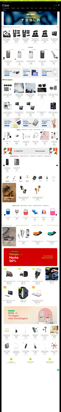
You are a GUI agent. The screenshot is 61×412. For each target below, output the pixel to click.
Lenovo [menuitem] (50, 8)
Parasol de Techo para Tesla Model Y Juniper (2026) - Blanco (19, 95)
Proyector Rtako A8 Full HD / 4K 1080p (6, 351)
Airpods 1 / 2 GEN (15, 205)
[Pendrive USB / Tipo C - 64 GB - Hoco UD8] (23, 233)
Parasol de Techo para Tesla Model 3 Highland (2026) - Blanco (30, 95)
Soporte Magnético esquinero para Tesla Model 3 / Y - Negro (8, 113)
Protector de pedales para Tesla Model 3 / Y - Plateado (53, 95)
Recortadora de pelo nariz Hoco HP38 (25, 351)
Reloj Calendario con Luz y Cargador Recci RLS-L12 (9, 301)
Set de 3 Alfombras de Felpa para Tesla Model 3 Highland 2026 (35, 39)
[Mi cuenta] (56, 5)
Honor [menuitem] (36, 8)
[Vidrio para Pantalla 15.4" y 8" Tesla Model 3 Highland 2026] (30, 106)
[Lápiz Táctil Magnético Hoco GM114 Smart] (42, 106)
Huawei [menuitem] (27, 8)
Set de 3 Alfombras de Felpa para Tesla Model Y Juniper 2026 (45, 39)
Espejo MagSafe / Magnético (35, 335)
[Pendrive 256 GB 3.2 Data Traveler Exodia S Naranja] (37, 233)
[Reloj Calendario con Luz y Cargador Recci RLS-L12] (9, 292)
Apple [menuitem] (18, 8)
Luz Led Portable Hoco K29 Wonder (16, 335)
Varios (43, 129)
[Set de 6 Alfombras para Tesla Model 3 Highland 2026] (26, 34)
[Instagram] (56, 2)
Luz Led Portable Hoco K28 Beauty (35, 351)
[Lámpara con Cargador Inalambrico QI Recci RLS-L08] (16, 346)
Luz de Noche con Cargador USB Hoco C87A (37, 282)
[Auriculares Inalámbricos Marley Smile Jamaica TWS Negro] (23, 189)
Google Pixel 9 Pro (47, 156)
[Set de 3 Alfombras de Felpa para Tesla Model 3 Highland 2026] (35, 34)
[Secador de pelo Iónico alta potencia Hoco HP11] (45, 330)
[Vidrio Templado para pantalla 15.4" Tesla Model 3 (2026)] (54, 34)
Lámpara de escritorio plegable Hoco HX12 (45, 351)
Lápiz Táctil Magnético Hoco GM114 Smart (42, 112)
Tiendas (10, 2)
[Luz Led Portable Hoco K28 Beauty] (35, 346)
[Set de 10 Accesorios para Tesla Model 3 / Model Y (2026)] (7, 34)
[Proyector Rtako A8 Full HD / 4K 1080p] (7, 346)
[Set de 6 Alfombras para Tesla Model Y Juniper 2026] (16, 34)
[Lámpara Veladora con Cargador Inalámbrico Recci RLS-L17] (37, 292)
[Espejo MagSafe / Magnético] (35, 330)
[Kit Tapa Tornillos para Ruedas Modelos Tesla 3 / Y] (8, 88)
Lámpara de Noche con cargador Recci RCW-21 (6, 335)
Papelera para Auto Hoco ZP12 (52, 281)
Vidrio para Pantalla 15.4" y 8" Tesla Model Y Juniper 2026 (19, 113)
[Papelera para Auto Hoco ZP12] (51, 273)
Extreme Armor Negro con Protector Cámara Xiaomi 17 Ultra (53, 113)
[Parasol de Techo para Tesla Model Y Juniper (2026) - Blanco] (19, 88)
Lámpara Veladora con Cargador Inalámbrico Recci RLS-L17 (37, 301)
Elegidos (18, 129)
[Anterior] (4, 58)
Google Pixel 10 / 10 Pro (24, 156)
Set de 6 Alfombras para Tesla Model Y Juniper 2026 (16, 39)
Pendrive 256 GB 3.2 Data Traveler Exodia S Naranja (38, 242)
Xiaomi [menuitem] (32, 8)
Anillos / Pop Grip (36, 129)
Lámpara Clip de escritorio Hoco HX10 (25, 335)
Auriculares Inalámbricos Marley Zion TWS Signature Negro (37, 198)
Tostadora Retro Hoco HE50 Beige (54, 335)
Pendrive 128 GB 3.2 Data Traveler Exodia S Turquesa (52, 242)
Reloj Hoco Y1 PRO (23, 300)
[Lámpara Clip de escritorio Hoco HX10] (26, 330)
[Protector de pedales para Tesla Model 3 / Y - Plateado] (53, 88)
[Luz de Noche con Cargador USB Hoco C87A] (37, 273)
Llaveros (30, 129)
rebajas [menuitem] (4, 10)
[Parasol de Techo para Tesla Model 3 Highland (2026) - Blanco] (30, 88)
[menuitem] (5, 2)
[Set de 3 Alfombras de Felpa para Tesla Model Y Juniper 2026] (45, 34)
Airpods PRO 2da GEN (37, 205)
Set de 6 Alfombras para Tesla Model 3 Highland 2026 (25, 39)
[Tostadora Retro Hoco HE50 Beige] (54, 330)
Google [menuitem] (40, 8)
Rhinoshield (30, 47)
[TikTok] (57, 2)
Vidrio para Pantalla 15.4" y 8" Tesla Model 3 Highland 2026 (30, 113)
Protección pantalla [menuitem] (5, 8)
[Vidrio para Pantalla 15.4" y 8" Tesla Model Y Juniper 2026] (19, 106)
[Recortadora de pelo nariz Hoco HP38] (26, 346)
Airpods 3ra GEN (23, 205)
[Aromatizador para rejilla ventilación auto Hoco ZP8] (9, 273)
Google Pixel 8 (33, 156)
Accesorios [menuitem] (13, 8)
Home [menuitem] (54, 8)
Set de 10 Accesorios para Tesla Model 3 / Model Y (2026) (6, 39)
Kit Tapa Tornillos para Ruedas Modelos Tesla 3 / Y (7, 95)
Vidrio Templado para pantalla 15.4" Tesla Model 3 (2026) (54, 39)
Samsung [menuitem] (22, 8)
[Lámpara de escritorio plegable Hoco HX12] (45, 346)
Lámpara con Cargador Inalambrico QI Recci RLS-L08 (16, 351)
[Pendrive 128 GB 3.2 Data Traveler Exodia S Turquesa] (51, 233)
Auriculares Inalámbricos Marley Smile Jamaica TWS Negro (23, 198)
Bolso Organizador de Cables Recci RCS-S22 (23, 282)
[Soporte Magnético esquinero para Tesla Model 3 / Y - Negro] (8, 106)
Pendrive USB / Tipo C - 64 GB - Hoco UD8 (23, 242)
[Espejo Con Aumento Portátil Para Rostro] (54, 346)
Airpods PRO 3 (46, 205)
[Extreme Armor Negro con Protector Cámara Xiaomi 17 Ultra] (53, 106)
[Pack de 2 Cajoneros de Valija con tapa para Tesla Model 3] (42, 88)
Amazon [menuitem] (45, 8)
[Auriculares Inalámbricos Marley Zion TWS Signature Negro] (37, 189)
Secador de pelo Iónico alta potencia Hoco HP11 (45, 335)
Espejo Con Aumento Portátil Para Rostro (54, 351)
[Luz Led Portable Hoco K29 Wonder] (16, 330)
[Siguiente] (57, 58)
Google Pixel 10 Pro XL (14, 156)
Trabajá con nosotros (5, 2)
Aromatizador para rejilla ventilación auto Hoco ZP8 (9, 282)
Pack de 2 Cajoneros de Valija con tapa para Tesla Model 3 (41, 95)
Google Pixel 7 (40, 156)
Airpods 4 (30, 205)
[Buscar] (55, 5)
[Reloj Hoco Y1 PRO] (23, 292)
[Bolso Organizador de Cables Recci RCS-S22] (23, 273)
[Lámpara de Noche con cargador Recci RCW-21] (7, 330)
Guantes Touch (24, 129)
